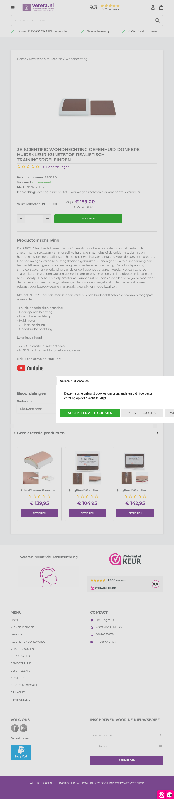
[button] (90, 413)
